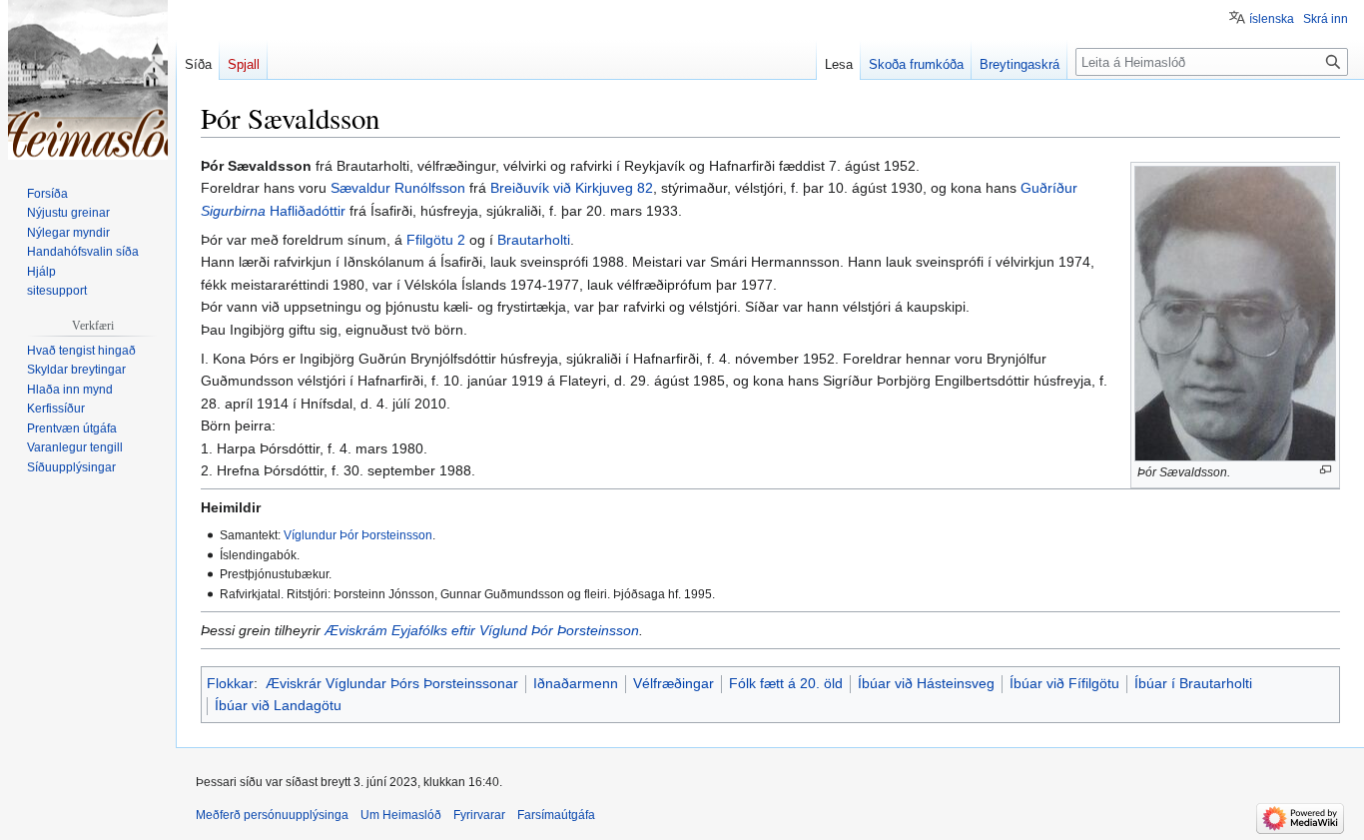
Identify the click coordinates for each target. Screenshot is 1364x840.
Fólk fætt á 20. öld (786, 683)
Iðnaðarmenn (575, 683)
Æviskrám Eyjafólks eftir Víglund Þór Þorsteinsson (482, 630)
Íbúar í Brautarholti (1193, 683)
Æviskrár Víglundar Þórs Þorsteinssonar (392, 683)
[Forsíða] (88, 80)
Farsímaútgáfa (556, 815)
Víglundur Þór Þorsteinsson (358, 534)
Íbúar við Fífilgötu (1064, 683)
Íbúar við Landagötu (278, 705)
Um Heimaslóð (400, 815)
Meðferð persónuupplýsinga (272, 815)
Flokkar (230, 683)
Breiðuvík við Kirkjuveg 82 (571, 188)
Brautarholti (533, 240)
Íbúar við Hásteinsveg (926, 683)
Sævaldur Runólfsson (398, 188)
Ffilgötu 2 (435, 240)
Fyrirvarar (479, 815)
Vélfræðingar (673, 683)
